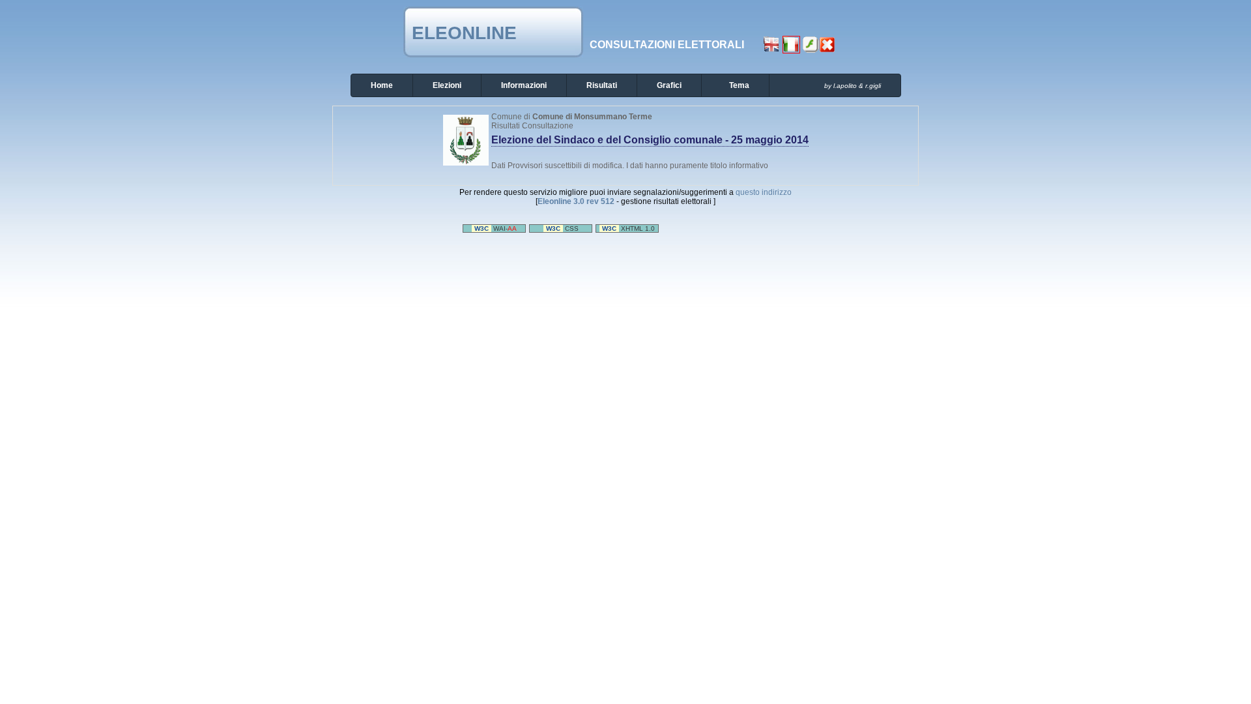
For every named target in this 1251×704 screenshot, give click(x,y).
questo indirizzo (764, 192)
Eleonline (464, 33)
